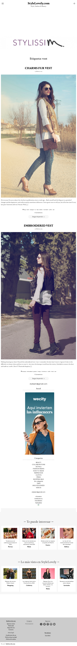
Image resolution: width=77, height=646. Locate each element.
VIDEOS (38, 487)
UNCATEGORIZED (38, 485)
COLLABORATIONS (38, 464)
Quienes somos (11, 624)
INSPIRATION (38, 473)
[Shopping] (10, 578)
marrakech (45, 209)
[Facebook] (41, 624)
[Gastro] (48, 538)
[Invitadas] (67, 578)
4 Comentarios (38, 212)
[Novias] (10, 538)
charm (27, 209)
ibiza (38, 209)
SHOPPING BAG (38, 479)
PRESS (39, 477)
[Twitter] (44, 624)
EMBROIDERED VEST (38, 225)
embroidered (30, 371)
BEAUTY (38, 462)
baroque (24, 371)
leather (41, 209)
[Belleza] (67, 538)
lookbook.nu (39, 498)
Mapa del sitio (11, 627)
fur (35, 209)
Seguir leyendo (37, 217)
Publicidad (11, 626)
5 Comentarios (38, 374)
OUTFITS (38, 475)
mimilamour (44, 371)
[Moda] (29, 538)
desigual (32, 209)
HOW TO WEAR (38, 471)
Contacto (10, 629)
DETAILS (38, 467)
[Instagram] (50, 624)
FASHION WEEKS (38, 469)
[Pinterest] (47, 624)
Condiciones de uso (11, 635)
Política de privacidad (11, 637)
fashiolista (38, 503)
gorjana (35, 371)
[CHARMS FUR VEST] (38, 136)
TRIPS (38, 483)
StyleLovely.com (38, 3)
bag (25, 209)
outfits (50, 209)
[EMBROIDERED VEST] (38, 295)
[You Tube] (54, 624)
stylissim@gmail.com (38, 384)
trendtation (38, 501)
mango (39, 371)
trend (52, 371)
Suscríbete (47, 635)
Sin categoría (38, 481)
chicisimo (38, 496)
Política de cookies (11, 639)
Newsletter (48, 633)
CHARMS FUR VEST (38, 68)
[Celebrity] (29, 578)
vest (53, 209)
